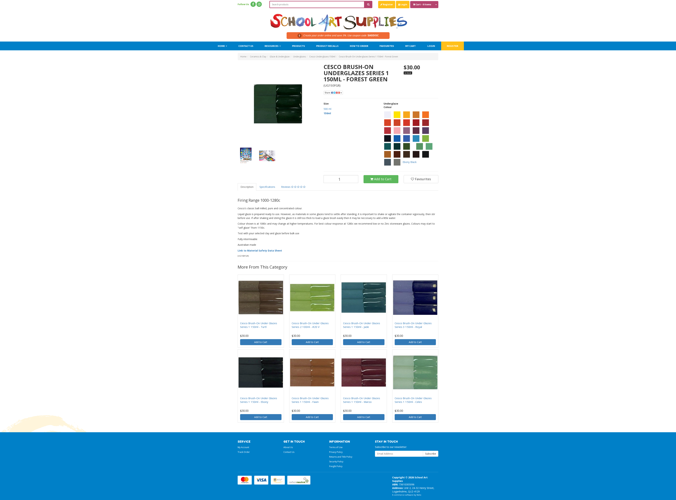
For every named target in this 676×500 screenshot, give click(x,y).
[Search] (368, 4)
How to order (359, 46)
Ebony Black (410, 162)
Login (403, 4)
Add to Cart (382, 179)
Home (221, 46)
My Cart (410, 46)
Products (298, 46)
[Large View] (246, 156)
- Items (423, 4)
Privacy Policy (336, 452)
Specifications (267, 186)
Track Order (244, 452)
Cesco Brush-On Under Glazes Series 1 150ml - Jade (361, 325)
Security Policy (336, 461)
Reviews (286, 186)
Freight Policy (335, 466)
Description (247, 186)
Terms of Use (336, 447)
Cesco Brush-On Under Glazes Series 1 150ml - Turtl (258, 325)
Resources (272, 46)
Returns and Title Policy (340, 456)
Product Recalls (327, 46)
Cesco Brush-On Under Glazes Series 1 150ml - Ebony (258, 400)
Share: (328, 92)
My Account (243, 447)
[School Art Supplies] (338, 20)
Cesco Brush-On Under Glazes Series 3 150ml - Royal (413, 325)
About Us (288, 447)
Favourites (387, 46)
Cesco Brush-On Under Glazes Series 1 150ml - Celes (413, 400)
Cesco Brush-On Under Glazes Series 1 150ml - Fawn (310, 400)
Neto (419, 494)
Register (387, 4)
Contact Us (245, 46)
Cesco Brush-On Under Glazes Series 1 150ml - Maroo (361, 400)
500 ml (327, 109)
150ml (327, 113)
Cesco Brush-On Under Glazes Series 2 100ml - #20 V (310, 325)
